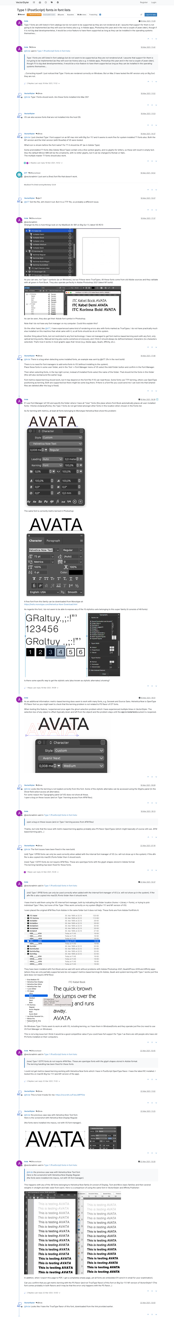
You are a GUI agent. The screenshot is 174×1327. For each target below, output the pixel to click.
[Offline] (20, 95)
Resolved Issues (35, 14)
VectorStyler (22, 2)
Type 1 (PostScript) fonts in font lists (53, 51)
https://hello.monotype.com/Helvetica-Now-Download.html (50, 604)
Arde (26, 21)
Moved (22, 14)
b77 (25, 173)
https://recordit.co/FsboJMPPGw (70, 1095)
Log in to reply (151, 15)
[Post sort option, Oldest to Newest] (141, 14)
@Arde (33, 47)
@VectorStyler (35, 173)
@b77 (39, 198)
